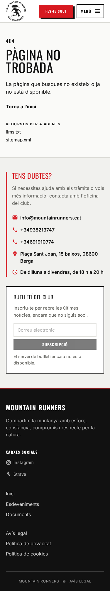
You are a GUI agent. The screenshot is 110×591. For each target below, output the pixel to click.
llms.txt (13, 132)
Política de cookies (27, 554)
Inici (10, 494)
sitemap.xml (18, 140)
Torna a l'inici (21, 106)
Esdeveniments (22, 504)
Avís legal (16, 533)
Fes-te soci (56, 11)
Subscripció (55, 344)
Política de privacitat (28, 543)
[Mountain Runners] (16, 11)
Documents (18, 514)
